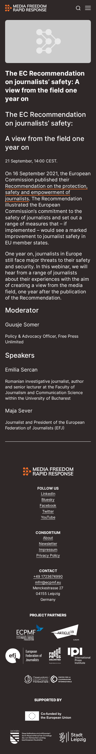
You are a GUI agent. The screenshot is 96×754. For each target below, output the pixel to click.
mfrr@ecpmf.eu (48, 582)
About (48, 537)
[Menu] (88, 8)
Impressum (48, 549)
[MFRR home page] (25, 8)
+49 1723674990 (48, 576)
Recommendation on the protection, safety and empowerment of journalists (46, 192)
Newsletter (48, 543)
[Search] (78, 8)
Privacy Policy (48, 555)
